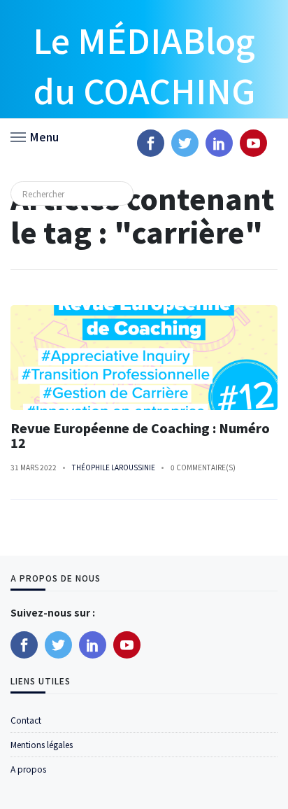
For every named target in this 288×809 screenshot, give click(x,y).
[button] (34, 135)
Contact (25, 720)
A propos (28, 769)
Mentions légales (41, 744)
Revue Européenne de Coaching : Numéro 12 (140, 435)
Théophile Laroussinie (113, 467)
